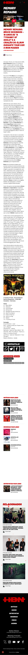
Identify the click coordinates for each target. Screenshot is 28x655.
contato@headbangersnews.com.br (14, 632)
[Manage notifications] (3, 652)
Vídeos (14, 620)
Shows (14, 610)
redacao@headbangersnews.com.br (14, 637)
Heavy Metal (7, 360)
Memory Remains (8, 356)
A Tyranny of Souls (8, 363)
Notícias (17, 356)
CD (23, 363)
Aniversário (18, 363)
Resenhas (14, 617)
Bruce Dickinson (8, 358)
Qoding (17, 652)
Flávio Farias (9, 55)
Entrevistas (14, 613)
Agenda (14, 623)
